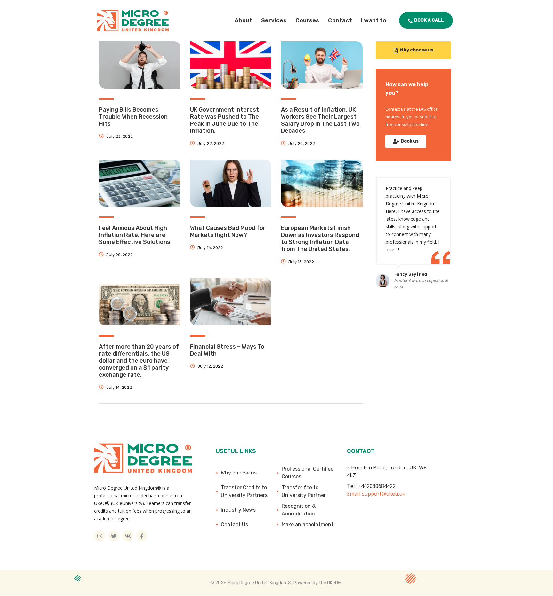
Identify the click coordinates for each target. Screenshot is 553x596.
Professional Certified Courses (308, 473)
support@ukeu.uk (383, 493)
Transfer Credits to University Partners (244, 491)
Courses (307, 20)
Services (273, 20)
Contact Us (234, 525)
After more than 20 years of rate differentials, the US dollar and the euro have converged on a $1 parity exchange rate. (139, 360)
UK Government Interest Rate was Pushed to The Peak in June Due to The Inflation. (224, 120)
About (243, 20)
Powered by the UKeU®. (318, 582)
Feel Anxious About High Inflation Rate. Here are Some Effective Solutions (134, 235)
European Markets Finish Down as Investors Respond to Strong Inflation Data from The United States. (320, 238)
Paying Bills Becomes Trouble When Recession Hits (133, 116)
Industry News (238, 510)
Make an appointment (307, 525)
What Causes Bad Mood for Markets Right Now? (228, 231)
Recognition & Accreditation (299, 510)
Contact (340, 20)
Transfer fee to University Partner (304, 491)
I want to (373, 20)
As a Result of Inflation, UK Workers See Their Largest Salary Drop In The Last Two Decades (320, 120)
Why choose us (239, 473)
